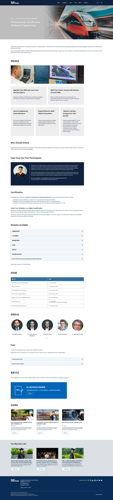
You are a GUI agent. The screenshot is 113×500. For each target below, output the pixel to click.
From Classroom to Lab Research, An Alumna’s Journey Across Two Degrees (47, 461)
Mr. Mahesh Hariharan (17, 334)
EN (97, 2)
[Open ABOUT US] (88, 2)
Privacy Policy (99, 494)
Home (12, 18)
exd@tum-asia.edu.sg (63, 377)
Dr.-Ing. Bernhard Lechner (77, 334)
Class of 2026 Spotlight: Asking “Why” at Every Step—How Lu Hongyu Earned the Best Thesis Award (21, 461)
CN (101, 2)
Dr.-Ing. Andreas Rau (62, 334)
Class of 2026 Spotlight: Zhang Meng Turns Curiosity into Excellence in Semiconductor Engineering (72, 461)
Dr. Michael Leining (47, 334)
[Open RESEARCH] (72, 2)
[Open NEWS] (81, 2)
